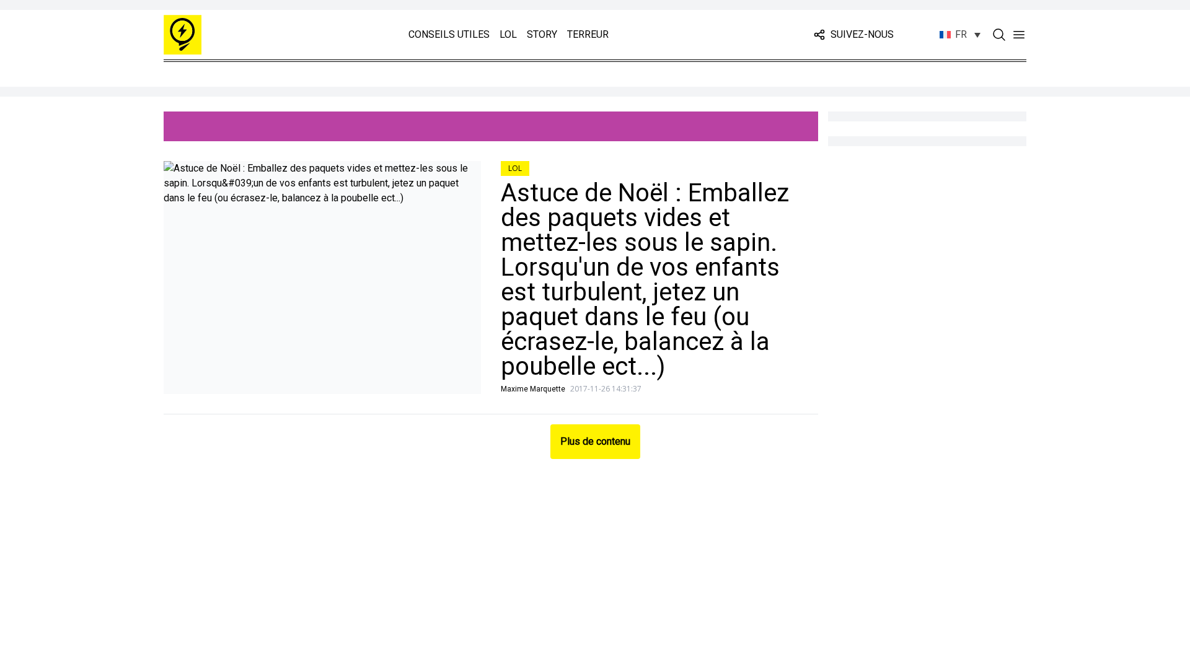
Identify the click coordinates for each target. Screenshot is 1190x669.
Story (542, 34)
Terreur (588, 34)
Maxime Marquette (533, 389)
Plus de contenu (595, 441)
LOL (508, 34)
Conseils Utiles (449, 34)
